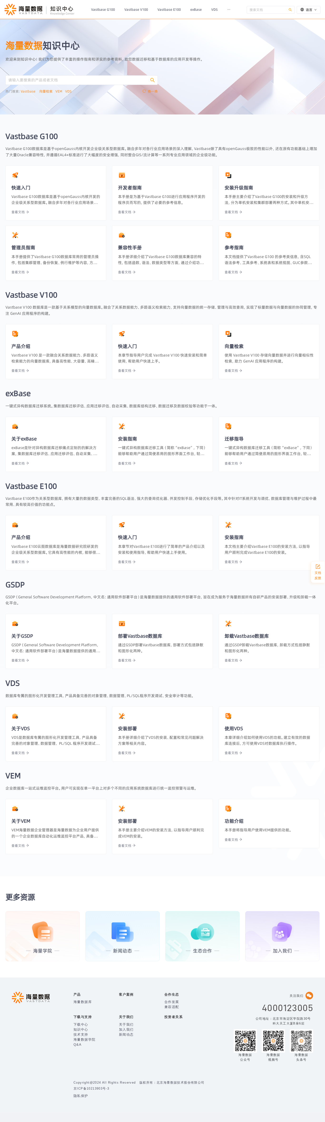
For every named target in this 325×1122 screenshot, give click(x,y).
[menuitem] (103, 9)
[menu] (166, 9)
